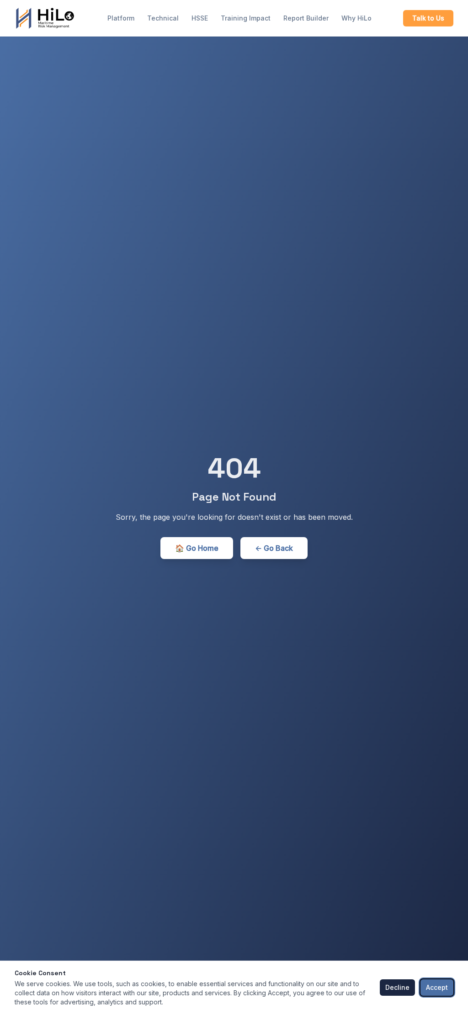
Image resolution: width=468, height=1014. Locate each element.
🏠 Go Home (196, 548)
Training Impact (246, 18)
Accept (437, 987)
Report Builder (306, 18)
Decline (397, 987)
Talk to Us (428, 18)
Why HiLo (356, 18)
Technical (163, 18)
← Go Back (274, 548)
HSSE (199, 18)
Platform (120, 18)
